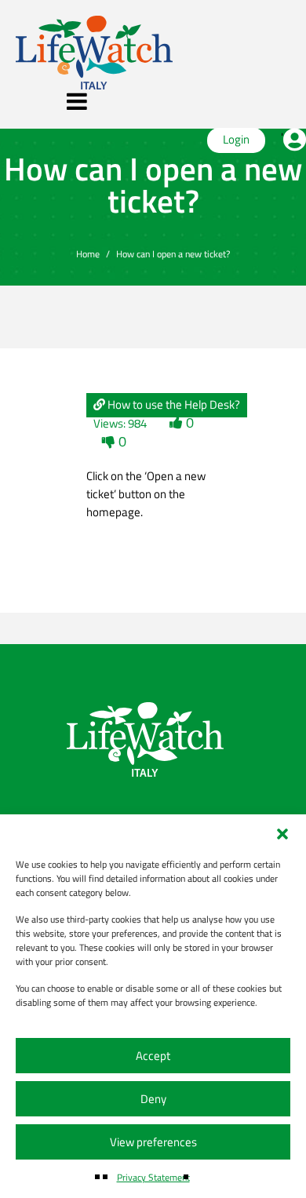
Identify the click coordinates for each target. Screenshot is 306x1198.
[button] (282, 834)
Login (236, 139)
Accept (153, 1056)
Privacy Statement (153, 1177)
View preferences (153, 1142)
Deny (153, 1099)
